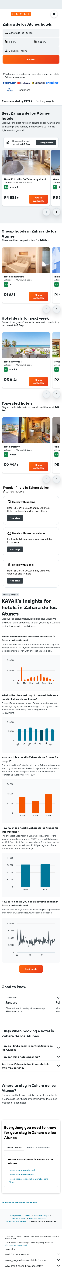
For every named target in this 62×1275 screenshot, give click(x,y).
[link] (15, 518)
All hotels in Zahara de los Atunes (19, 1202)
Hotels (27, 1215)
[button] (5, 14)
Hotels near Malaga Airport (22, 1170)
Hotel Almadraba (14, 276)
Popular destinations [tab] (38, 1147)
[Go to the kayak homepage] (21, 14)
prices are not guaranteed (16, 1245)
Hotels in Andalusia (37, 1218)
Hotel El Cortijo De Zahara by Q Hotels (26, 179)
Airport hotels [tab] (14, 1147)
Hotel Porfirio (12, 446)
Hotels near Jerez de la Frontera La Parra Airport (28, 1180)
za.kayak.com (15, 1215)
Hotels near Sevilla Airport (21, 1174)
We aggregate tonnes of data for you (25, 1260)
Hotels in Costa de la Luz (16, 1221)
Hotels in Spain (18, 1218)
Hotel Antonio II (13, 361)
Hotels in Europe (41, 1215)
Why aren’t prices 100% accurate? (24, 1265)
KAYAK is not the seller (17, 1254)
